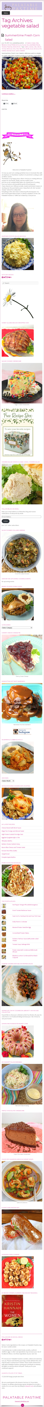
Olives (9, 45)
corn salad (9, 49)
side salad (36, 49)
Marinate (4, 45)
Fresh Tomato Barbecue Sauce (21, 910)
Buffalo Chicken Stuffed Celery (11, 844)
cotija (14, 49)
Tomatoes (9, 47)
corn (35, 47)
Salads (24, 45)
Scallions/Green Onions (33, 45)
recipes (27, 49)
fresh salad (22, 49)
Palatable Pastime (22, 1397)
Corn (37, 43)
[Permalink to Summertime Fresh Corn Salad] (3, 35)
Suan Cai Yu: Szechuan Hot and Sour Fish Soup (26, 916)
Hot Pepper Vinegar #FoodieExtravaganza (25, 905)
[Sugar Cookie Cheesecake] (22, 403)
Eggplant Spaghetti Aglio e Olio (11, 837)
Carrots (29, 43)
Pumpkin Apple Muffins (9, 857)
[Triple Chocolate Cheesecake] (22, 1152)
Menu (6, 13)
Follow (6, 521)
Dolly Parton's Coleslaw (19, 922)
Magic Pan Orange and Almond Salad (13, 831)
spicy (40, 49)
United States (17, 47)
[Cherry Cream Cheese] (22, 674)
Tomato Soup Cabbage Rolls (21, 944)
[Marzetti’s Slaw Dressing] (22, 1104)
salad (31, 49)
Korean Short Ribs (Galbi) (9, 851)
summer (4, 51)
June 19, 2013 (6, 43)
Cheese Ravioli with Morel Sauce (11, 828)
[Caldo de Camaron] (22, 1201)
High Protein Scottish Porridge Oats (12, 834)
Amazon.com (29, 1386)
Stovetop (4, 47)
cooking (31, 47)
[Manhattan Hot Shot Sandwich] (22, 723)
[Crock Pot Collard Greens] (22, 572)
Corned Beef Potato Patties (20, 933)
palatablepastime (18, 43)
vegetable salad (11, 51)
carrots (26, 47)
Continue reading (8, 94)
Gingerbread (5, 854)
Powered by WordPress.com (22, 1401)
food (17, 49)
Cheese (33, 43)
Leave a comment (20, 51)
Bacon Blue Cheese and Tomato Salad (13, 847)
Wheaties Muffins (7, 841)
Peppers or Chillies (17, 45)
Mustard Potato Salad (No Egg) (21, 927)
